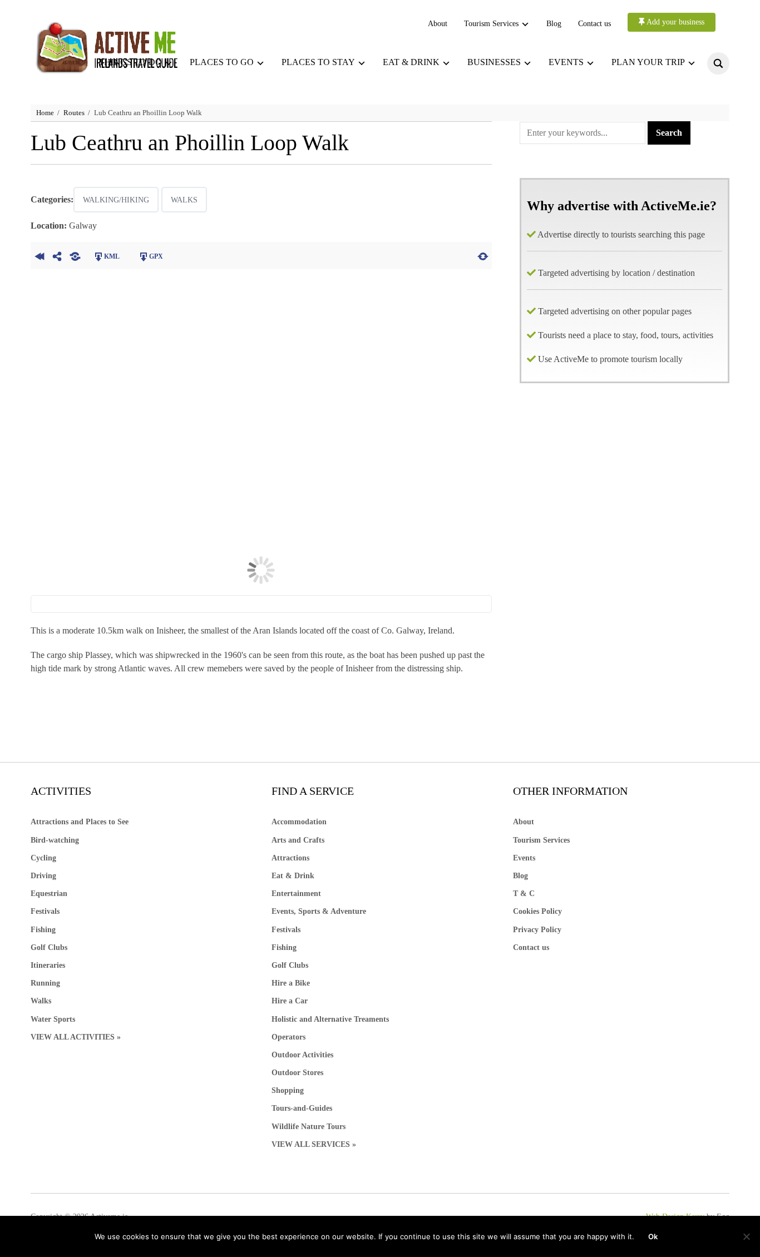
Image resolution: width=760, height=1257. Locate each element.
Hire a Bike (291, 983)
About (437, 23)
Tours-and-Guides (302, 1108)
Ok (653, 1236)
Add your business (674, 22)
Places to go (222, 62)
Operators (288, 1037)
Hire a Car (290, 1001)
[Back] (39, 255)
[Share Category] (75, 255)
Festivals (45, 911)
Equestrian (49, 893)
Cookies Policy (537, 911)
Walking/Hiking (116, 200)
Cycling (43, 858)
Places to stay (318, 62)
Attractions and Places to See (80, 822)
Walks (184, 200)
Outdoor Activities (302, 1055)
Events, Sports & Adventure (319, 911)
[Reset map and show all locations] (483, 255)
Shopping (288, 1090)
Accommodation (299, 822)
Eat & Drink (293, 876)
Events (566, 62)
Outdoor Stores (297, 1072)
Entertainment (296, 893)
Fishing (43, 930)
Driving (43, 876)
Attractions (290, 858)
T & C (524, 893)
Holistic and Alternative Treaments (330, 1019)
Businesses (494, 62)
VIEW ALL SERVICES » (314, 1144)
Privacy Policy (537, 930)
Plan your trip (648, 62)
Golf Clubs (49, 947)
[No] (746, 1236)
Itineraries (48, 965)
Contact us (594, 23)
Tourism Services (491, 23)
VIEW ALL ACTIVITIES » (76, 1037)
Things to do (130, 62)
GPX (156, 256)
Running (45, 983)
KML (112, 256)
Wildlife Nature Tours (309, 1126)
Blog (553, 23)
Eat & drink (411, 62)
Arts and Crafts (298, 840)
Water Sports (53, 1019)
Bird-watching (55, 840)
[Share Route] (57, 255)
